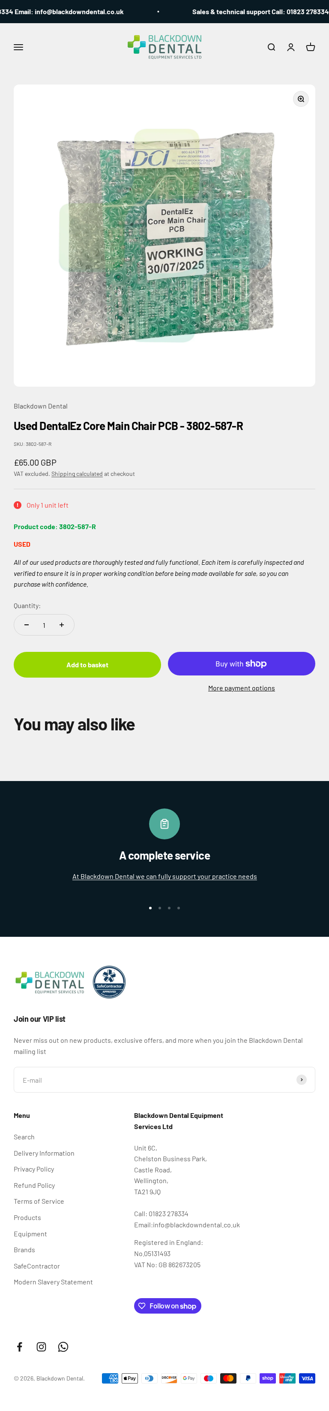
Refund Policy (34, 1185)
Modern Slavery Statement (53, 1282)
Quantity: (27, 605)
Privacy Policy (34, 1169)
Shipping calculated (77, 473)
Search (24, 1136)
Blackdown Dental (41, 406)
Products (27, 1217)
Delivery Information (44, 1153)
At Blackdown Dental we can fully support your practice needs (164, 876)
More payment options (241, 688)
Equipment (30, 1233)
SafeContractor (37, 1266)
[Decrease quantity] (26, 625)
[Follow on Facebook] (19, 1347)
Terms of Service (39, 1201)
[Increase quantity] (61, 625)
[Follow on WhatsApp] (63, 1347)
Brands (24, 1249)
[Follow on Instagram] (41, 1347)
